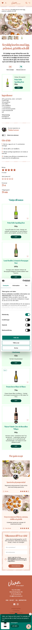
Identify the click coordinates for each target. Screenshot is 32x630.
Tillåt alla (16, 337)
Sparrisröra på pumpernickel (16, 482)
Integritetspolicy (16, 608)
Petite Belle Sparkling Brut (16, 223)
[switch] (27, 319)
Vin (16, 600)
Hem (3, 9)
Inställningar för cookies (16, 612)
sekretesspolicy (12, 558)
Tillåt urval (16, 343)
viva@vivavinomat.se (16, 596)
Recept (8, 9)
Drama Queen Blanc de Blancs (16, 387)
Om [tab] (26, 285)
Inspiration (22, 600)
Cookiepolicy (16, 610)
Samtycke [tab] (6, 285)
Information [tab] (15, 285)
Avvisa (16, 348)
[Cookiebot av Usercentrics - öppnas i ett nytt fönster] (23, 281)
